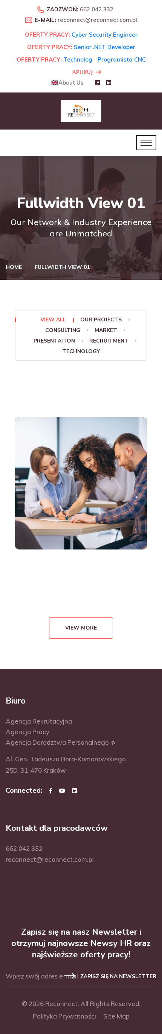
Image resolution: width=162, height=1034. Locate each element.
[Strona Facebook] (50, 791)
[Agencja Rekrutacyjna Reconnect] (81, 110)
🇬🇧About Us (67, 82)
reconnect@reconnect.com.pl (97, 19)
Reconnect (61, 1004)
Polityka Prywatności (64, 1016)
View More (81, 627)
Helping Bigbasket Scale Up (81, 495)
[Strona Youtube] (62, 791)
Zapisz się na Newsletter (117, 976)
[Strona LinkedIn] (74, 791)
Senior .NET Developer (104, 47)
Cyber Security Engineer (105, 34)
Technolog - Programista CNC (104, 59)
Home (15, 267)
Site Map (116, 1016)
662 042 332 (96, 9)
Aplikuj (82, 72)
